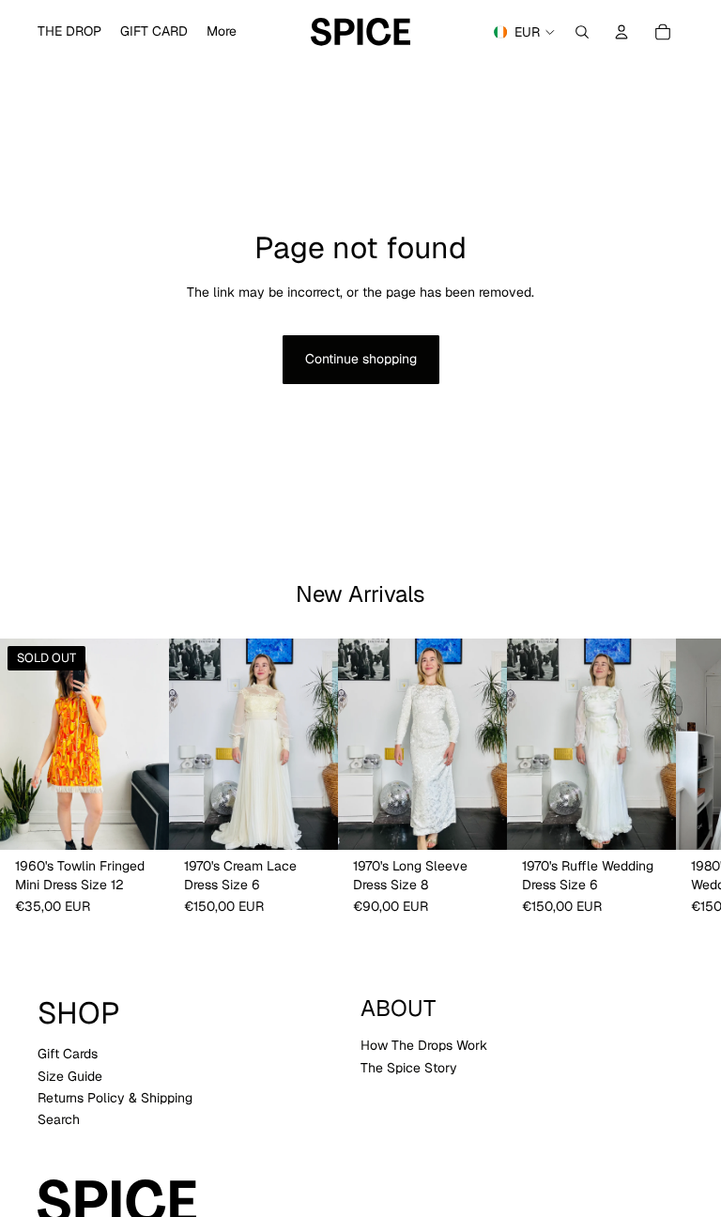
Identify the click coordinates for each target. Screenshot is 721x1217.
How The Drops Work (423, 1045)
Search (59, 1119)
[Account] (621, 32)
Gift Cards (68, 1053)
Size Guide (70, 1075)
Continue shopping (361, 358)
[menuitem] (221, 32)
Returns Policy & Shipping (115, 1097)
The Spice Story (408, 1066)
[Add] (309, 822)
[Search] (582, 32)
